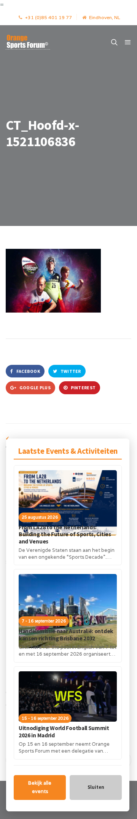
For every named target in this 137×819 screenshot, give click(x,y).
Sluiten (96, 787)
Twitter (70, 371)
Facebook (27, 371)
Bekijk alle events (39, 787)
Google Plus (34, 387)
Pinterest (83, 387)
